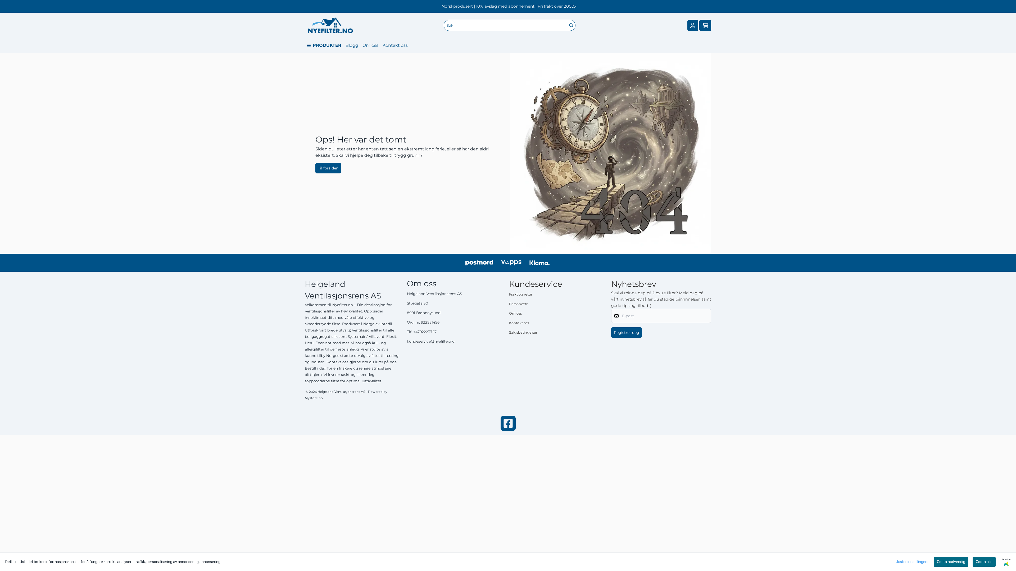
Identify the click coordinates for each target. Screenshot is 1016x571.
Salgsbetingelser (523, 332)
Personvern (519, 304)
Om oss (370, 45)
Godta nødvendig (951, 562)
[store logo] (330, 25)
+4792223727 (425, 332)
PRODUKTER (327, 45)
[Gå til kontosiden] (692, 25)
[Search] (571, 25)
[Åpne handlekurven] (705, 25)
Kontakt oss (395, 45)
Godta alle (984, 562)
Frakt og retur (520, 294)
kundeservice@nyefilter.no (431, 341)
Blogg (352, 45)
